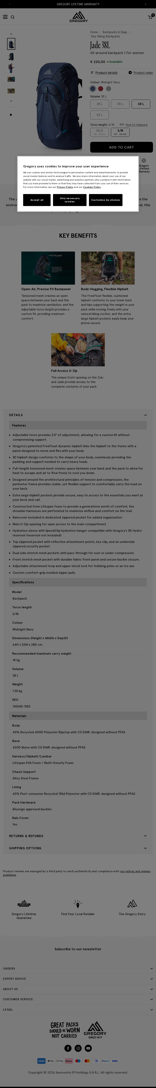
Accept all (36, 199)
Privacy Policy (65, 187)
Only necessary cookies (70, 200)
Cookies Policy (92, 187)
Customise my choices (105, 199)
